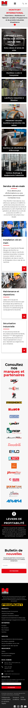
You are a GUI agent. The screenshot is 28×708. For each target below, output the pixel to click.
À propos (4, 625)
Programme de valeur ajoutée (10, 645)
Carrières (4, 632)
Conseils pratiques (6, 655)
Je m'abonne (14, 571)
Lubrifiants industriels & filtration (10, 615)
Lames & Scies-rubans (8, 613)
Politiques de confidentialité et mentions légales (6, 700)
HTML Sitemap (23, 698)
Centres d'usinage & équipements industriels (14, 620)
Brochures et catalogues (8, 653)
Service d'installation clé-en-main (10, 643)
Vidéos (3, 651)
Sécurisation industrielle (8, 641)
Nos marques (5, 630)
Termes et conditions (16, 698)
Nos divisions (5, 628)
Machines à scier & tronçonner (10, 611)
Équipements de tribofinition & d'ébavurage (13, 618)
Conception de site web (7, 694)
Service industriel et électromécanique (12, 639)
